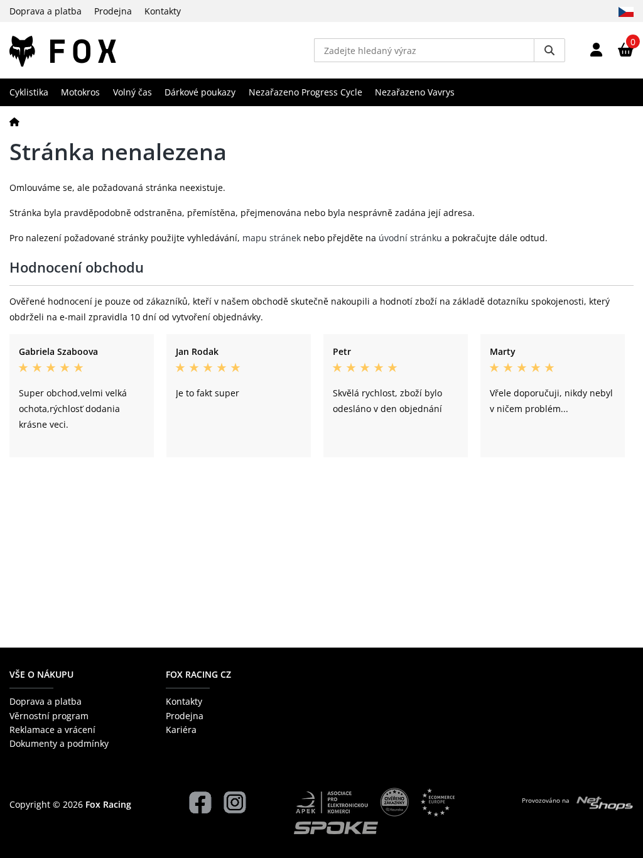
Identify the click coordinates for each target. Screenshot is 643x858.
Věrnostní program (49, 716)
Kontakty (162, 11)
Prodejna (113, 11)
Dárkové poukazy (200, 92)
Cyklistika (28, 92)
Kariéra (181, 730)
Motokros (80, 92)
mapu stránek (271, 238)
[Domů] (14, 122)
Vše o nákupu (41, 674)
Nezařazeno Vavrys (415, 92)
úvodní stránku (410, 238)
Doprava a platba (45, 11)
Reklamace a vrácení (52, 730)
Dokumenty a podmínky (59, 743)
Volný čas (132, 92)
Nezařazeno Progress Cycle (305, 92)
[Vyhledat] (549, 50)
